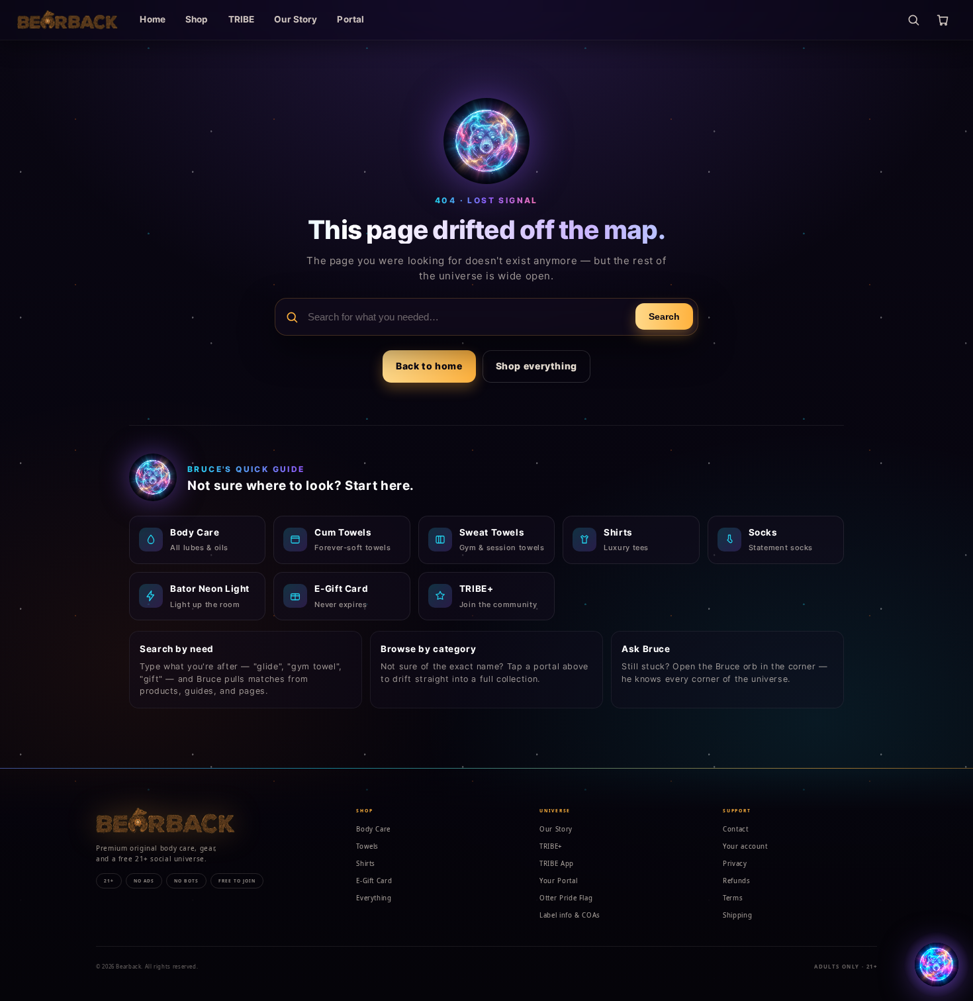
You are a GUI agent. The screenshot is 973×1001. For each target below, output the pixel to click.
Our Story (295, 19)
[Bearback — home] (67, 20)
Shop (196, 19)
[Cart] (942, 20)
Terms (733, 898)
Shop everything (536, 365)
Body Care (373, 829)
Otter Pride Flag (565, 898)
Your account (745, 846)
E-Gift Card (374, 881)
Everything (373, 898)
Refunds (736, 881)
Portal (350, 19)
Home (152, 19)
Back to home (429, 365)
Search (664, 317)
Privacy (735, 863)
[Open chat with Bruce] (936, 964)
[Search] (913, 20)
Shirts (365, 863)
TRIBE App (556, 863)
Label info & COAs (569, 915)
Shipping (737, 915)
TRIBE (241, 19)
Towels (367, 846)
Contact (735, 829)
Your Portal (558, 881)
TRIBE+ (551, 846)
